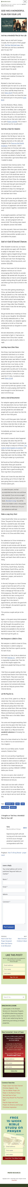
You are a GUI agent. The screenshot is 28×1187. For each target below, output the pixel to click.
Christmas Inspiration (10, 1107)
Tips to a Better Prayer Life (11, 1090)
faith (17, 804)
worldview (14, 4)
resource (13, 807)
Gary (8, 827)
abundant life (10, 804)
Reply (25, 828)
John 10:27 (8, 93)
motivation (5, 807)
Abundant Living (11, 501)
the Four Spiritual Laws (12, 45)
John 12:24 (8, 378)
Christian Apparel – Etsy (10, 1088)
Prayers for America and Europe (13, 1105)
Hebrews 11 (11, 658)
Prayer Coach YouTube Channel (13, 1086)
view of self (19, 4)
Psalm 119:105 (12, 122)
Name (5, 879)
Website (5, 894)
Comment (6, 902)
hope (22, 804)
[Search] (23, 997)
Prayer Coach (9, 4)
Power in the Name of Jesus (11, 1093)
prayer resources (14, 1173)
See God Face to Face (9, 1095)
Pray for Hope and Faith (10, 1102)
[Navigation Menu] (25, 1)
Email (5, 887)
